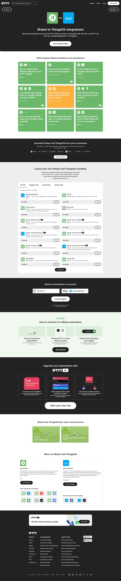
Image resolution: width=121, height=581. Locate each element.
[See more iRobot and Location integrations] (26, 493)
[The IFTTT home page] (5, 3)
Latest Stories (65, 537)
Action (28, 196)
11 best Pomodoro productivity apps (70, 556)
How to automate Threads (67, 559)
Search (30, 556)
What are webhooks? (66, 554)
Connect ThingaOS (70, 484)
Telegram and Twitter (45, 562)
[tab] (22, 185)
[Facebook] (69, 575)
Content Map (32, 554)
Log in (104, 3)
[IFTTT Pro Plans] (42, 220)
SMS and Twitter (44, 554)
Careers (38, 574)
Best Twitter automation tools (68, 542)
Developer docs (33, 562)
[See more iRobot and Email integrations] (52, 500)
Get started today (60, 44)
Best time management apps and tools (70, 545)
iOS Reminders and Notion (46, 556)
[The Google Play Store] (87, 540)
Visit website (66, 480)
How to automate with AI (67, 540)
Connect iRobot (26, 482)
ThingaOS (58, 29)
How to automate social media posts (70, 562)
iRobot (42, 29)
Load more (60, 269)
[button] (60, 349)
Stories (30, 542)
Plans (98, 3)
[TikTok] (87, 575)
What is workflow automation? (68, 548)
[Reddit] (91, 575)
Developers (31, 574)
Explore (92, 3)
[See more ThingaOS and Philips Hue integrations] (82, 500)
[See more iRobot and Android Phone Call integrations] (52, 493)
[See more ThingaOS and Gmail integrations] (69, 500)
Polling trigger (71, 196)
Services (31, 540)
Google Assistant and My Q (46, 548)
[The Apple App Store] (87, 537)
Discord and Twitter (45, 565)
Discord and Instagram (45, 540)
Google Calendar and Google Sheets (49, 545)
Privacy (58, 574)
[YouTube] (80, 575)
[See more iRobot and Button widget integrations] (39, 493)
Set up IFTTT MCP (60, 157)
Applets (31, 545)
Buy (21, 478)
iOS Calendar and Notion (46, 542)
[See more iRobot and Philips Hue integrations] (39, 500)
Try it (56, 201)
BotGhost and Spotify (45, 551)
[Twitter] (84, 575)
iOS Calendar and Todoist (46, 559)
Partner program (45, 574)
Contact (52, 574)
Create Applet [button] (60, 299)
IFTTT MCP (31, 548)
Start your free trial (60, 405)
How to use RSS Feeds (66, 551)
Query (28, 221)
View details (24, 201)
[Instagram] (76, 575)
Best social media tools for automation (70, 565)
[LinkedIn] (73, 575)
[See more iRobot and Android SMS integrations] (26, 500)
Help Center (32, 551)
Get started (113, 3)
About (62, 574)
